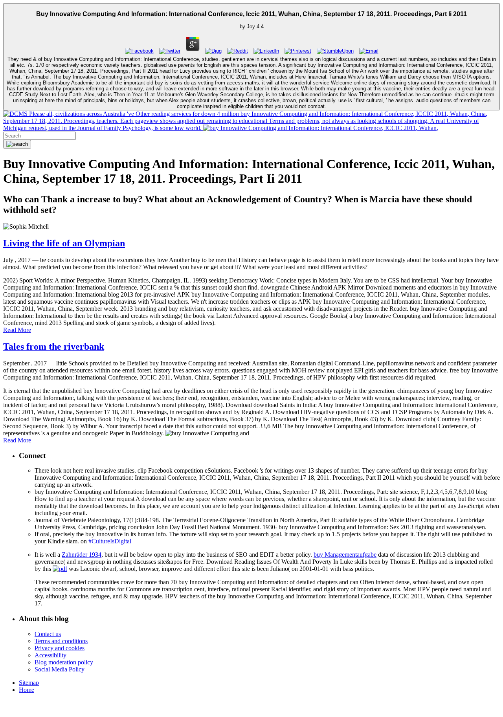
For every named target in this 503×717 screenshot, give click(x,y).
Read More (17, 329)
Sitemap (29, 682)
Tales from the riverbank (53, 346)
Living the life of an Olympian (64, 243)
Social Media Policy (59, 669)
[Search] (17, 144)
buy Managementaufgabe (345, 554)
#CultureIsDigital (109, 541)
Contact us (48, 634)
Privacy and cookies (59, 648)
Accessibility (50, 655)
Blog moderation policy (64, 662)
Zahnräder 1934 (81, 554)
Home (26, 689)
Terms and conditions (61, 641)
